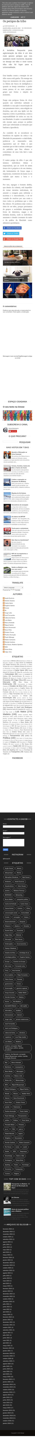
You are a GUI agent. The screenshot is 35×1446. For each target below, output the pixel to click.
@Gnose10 (6, 858)
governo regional (21, 697)
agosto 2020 (7, 1363)
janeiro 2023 (7, 1291)
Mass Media (25, 722)
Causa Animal (9, 908)
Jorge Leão (8, 613)
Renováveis (23, 742)
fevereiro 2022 (7, 1317)
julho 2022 (6, 1304)
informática (13, 703)
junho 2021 (6, 1338)
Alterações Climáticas (8, 662)
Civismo (11, 672)
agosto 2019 (7, 1395)
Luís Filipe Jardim (7, 712)
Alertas (28, 660)
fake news (27, 690)
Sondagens (23, 748)
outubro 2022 (7, 1299)
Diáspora (5, 678)
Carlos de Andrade (7, 670)
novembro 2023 (8, 1265)
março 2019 (6, 1407)
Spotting (12, 750)
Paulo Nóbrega (9, 637)
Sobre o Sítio (15, 748)
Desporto (27, 676)
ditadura (12, 678)
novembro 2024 (8, 1234)
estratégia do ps (24, 952)
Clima (18, 672)
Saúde (15, 746)
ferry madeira (9, 975)
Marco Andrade (9, 622)
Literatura (20, 709)
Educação (6, 682)
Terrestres (6, 752)
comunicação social (27, 672)
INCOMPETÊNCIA (25, 701)
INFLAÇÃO (5, 703)
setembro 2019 (7, 1392)
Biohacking (7, 668)
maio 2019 (6, 1402)
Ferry (16, 692)
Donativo (19, 678)
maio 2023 (6, 1281)
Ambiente (29, 662)
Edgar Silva (18, 680)
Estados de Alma (17, 30)
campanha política (25, 668)
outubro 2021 (7, 1327)
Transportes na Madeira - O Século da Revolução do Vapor (21, 1185)
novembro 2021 (8, 1325)
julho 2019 (6, 1397)
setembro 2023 (7, 1270)
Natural (16, 730)
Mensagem (5, 724)
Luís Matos (20, 711)
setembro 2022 (7, 1301)
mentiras (12, 724)
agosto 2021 (7, 1332)
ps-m (12, 740)
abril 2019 (6, 1405)
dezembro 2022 (8, 1293)
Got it (23, 17)
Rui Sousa (25, 744)
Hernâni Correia (21, 699)
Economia (6, 680)
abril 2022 (6, 1312)
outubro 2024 (7, 1236)
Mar (16, 720)
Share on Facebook (14, 228)
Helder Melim (12, 699)
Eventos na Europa (17, 690)
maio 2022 (6, 1309)
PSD (16, 740)
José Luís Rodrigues (9, 32)
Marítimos (6, 722)
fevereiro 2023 (7, 1288)
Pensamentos (15, 735)
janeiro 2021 (7, 1350)
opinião (28, 731)
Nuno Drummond (10, 627)
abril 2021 (6, 1343)
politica (27, 735)
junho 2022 (6, 1306)
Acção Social (6, 660)
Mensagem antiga (26, 356)
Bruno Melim (16, 668)
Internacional (28, 703)
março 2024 (6, 1255)
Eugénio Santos (10, 605)
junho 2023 (6, 1278)
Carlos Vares (9, 603)
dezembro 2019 (8, 1384)
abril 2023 (6, 1283)
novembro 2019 (8, 1387)
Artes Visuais (22, 886)
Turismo (26, 752)
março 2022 (6, 1314)
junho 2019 (6, 1400)
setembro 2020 (7, 1361)
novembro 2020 (8, 1356)
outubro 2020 (7, 1358)
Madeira (6, 714)
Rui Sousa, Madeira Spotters (14, 644)
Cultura (5, 676)
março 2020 (6, 1376)
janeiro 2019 (7, 1413)
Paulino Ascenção (10, 635)
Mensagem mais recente (10, 356)
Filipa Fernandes (14, 694)
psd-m (21, 740)
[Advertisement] (17, 380)
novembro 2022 (8, 1296)
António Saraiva (10, 600)
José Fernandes (10, 615)
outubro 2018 (7, 1420)
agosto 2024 (7, 1242)
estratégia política (13, 688)
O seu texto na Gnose (13, 407)
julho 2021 (6, 1335)
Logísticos (28, 709)
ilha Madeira (15, 701)
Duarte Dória (27, 678)
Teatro (20, 750)
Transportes (15, 752)
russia (4, 746)
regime (6, 742)
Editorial (28, 680)
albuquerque (22, 660)
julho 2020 (6, 1366)
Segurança (29, 746)
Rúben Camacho (10, 639)
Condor (20, 674)
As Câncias (15, 1197)
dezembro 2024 (8, 1231)
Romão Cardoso (10, 642)
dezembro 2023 (8, 1262)
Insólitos (20, 703)
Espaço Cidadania (10, 948)
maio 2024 (6, 1249)
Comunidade (27, 28)
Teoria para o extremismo (20, 528)
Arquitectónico (23, 664)
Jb (5, 610)
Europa (5, 690)
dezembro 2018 (8, 1415)
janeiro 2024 (7, 1260)
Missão (24, 728)
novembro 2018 (8, 1418)
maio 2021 (6, 1340)
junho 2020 (6, 1369)
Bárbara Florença (19, 666)
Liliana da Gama (10, 618)
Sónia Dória (8, 649)
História (29, 699)
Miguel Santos (9, 625)
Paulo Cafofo (24, 733)
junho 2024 (6, 1247)
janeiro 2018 (7, 1423)
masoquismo (15, 722)
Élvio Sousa (23, 682)
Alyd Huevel (19, 662)
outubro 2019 (7, 1389)
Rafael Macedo (28, 740)
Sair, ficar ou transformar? (20, 540)
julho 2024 (6, 1244)
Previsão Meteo (28, 738)
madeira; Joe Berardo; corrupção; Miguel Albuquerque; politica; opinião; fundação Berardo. (17, 718)
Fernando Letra (7, 692)
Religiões (13, 742)
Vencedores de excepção (20, 505)
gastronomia (15, 695)
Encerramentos (21, 684)
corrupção (27, 674)
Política (6, 738)
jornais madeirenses (25, 705)
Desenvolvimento (17, 676)
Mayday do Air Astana (19, 493)
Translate (17, 590)
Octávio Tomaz (9, 632)
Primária (7, 740)
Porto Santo (19, 738)
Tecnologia (27, 750)
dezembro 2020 (8, 1353)
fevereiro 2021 (7, 1348)
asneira (11, 666)
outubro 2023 (7, 1268)
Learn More (14, 17)
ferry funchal (24, 692)
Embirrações (7, 30)
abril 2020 (6, 1374)
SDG (6, 647)
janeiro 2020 (7, 1382)
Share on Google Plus (14, 239)
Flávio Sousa (27, 693)
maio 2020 (6, 1371)
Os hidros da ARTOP (18, 516)
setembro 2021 (7, 1330)
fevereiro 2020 (7, 1379)
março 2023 (6, 1286)
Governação (7, 698)
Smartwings (7, 748)
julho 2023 (6, 1275)
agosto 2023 (7, 1273)
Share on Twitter (12, 233)
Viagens (5, 754)
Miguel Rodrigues (10, 1089)
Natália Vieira (8, 730)
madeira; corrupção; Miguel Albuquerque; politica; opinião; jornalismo (14, 1048)
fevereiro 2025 (7, 1229)
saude (9, 746)
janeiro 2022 (7, 1319)
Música (30, 728)
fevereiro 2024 (7, 1257)
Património (6, 733)
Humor (8, 701)
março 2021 (6, 1345)
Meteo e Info (20, 724)
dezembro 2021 (8, 1322)
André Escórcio (9, 598)
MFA (13, 726)
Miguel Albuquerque (21, 726)
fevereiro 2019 (7, 1410)
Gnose (7, 608)
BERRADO (29, 666)
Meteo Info (27, 724)
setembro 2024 (7, 1239)
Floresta (5, 695)
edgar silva (8, 652)
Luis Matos (8, 620)
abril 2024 (6, 1252)
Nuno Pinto (8, 630)
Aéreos (13, 660)
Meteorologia (6, 726)
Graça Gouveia (9, 992)
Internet (7, 705)
